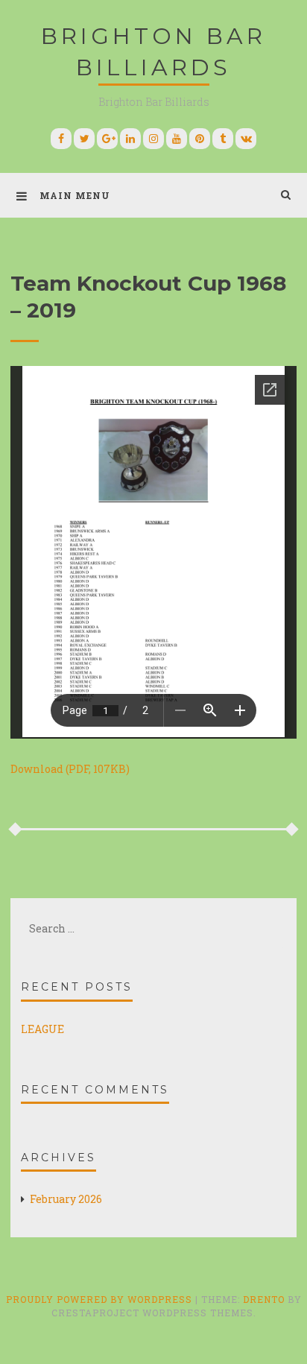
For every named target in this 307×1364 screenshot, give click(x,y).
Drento (264, 1299)
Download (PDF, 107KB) (70, 769)
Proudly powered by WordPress (100, 1299)
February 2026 (66, 1199)
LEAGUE (42, 1029)
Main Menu (74, 195)
